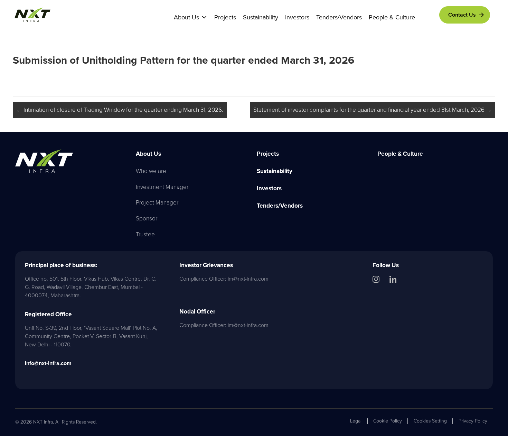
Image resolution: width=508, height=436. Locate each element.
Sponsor (146, 218)
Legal (355, 421)
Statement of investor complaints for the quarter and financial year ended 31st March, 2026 (372, 109)
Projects (225, 17)
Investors (297, 17)
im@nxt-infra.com (248, 279)
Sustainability (260, 17)
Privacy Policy (473, 421)
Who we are (151, 170)
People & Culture (392, 17)
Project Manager (157, 202)
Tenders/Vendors (339, 17)
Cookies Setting (430, 421)
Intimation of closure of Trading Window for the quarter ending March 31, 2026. (119, 109)
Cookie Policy (387, 421)
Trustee (145, 234)
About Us (186, 17)
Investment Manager (162, 186)
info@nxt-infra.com (48, 363)
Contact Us (462, 15)
